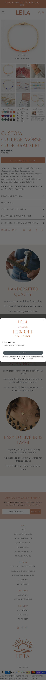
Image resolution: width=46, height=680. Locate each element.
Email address (8, 342)
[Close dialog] (44, 320)
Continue (23, 353)
